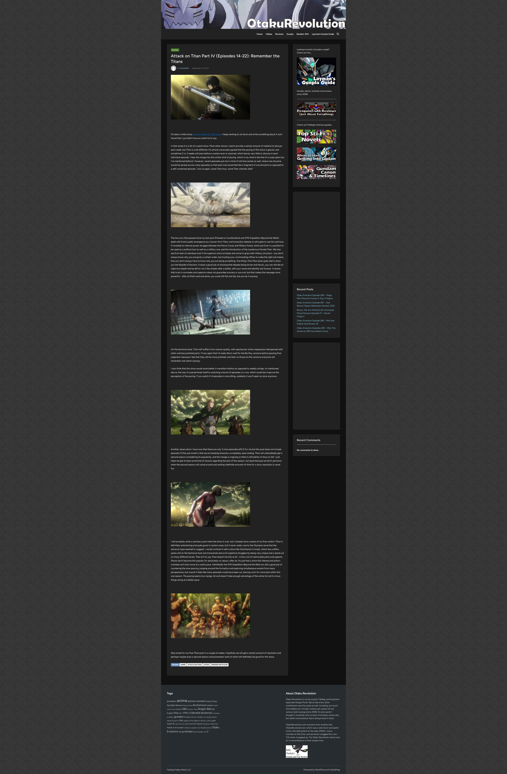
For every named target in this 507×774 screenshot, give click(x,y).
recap (181, 731)
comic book (171, 709)
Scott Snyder (198, 732)
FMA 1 (181, 713)
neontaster (184, 68)
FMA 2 (186, 713)
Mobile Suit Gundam (175, 728)
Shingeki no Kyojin (219, 665)
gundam (179, 716)
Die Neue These (192, 709)
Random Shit (303, 34)
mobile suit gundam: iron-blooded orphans (197, 728)
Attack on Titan (195, 665)
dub (213, 709)
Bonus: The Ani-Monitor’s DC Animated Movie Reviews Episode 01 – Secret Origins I (315, 313)
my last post (207, 134)
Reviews (279, 34)
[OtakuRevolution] (253, 14)
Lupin (213, 720)
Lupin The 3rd (179, 724)
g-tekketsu (170, 717)
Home (259, 34)
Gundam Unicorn (190, 717)
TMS (204, 732)
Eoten (206, 665)
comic (216, 705)
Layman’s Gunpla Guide (323, 34)
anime (183, 665)
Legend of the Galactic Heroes (194, 721)
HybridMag (334, 769)
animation (171, 701)
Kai (181, 720)
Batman (179, 705)
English (170, 713)
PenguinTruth (301, 702)
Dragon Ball (204, 708)
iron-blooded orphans (210, 717)
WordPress (320, 769)
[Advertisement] (316, 235)
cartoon (210, 705)
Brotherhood (199, 705)
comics (178, 709)
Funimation (216, 713)
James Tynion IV (173, 721)
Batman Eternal (187, 705)
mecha (199, 724)
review (188, 731)
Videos (269, 34)
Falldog (321, 699)
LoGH (208, 721)
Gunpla (290, 34)
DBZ (184, 708)
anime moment (196, 701)
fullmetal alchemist (201, 712)
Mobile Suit (214, 724)
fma (176, 712)
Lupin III (170, 723)
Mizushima (206, 724)
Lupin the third (190, 724)
